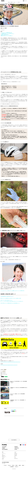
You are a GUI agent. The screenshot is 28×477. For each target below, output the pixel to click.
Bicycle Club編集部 (13, 409)
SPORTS (16, 446)
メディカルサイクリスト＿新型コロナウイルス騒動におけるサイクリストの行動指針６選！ (12, 290)
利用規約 (23, 465)
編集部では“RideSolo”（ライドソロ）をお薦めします (6, 35)
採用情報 (20, 465)
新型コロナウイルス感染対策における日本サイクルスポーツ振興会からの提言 (11, 298)
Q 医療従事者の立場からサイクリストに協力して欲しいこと (7, 33)
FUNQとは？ (5, 465)
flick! (14, 456)
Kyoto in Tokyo (15, 458)
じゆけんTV (3, 457)
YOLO (2, 463)
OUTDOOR (4, 446)
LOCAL (15, 449)
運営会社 (13, 465)
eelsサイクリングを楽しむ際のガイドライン (6, 300)
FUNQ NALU (15, 455)
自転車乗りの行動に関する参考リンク (5, 34)
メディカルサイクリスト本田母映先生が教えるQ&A (6, 32)
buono (15, 457)
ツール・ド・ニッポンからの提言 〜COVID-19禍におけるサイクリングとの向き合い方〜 (11, 301)
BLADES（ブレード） (4, 456)
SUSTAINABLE (5, 449)
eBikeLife (3, 458)
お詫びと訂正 (16, 466)
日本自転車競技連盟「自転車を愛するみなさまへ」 (7, 296)
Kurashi (4, 463)
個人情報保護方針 (12, 466)
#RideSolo (5, 369)
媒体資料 (16, 465)
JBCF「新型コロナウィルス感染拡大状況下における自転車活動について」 (10, 303)
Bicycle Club (3, 3)
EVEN (2, 454)
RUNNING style (3, 455)
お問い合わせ (9, 465)
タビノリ (3, 459)
